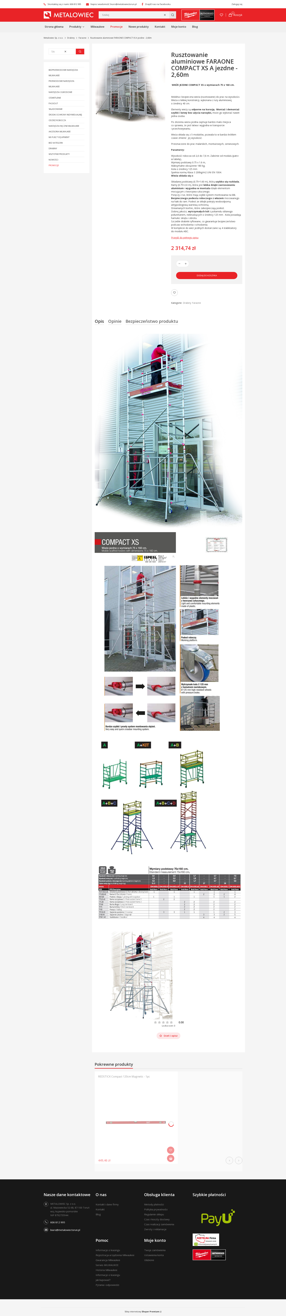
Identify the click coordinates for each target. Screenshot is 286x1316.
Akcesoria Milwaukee (60, 131)
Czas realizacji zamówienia (159, 1224)
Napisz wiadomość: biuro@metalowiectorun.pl (114, 4)
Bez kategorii (56, 142)
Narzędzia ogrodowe (60, 92)
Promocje (54, 165)
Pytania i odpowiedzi (107, 1285)
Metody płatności (154, 1204)
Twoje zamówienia (155, 1250)
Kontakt (100, 1209)
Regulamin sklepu (154, 1214)
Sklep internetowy (142, 1311)
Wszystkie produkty (59, 154)
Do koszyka (170, 1158)
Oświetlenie (55, 97)
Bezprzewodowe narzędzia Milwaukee (63, 73)
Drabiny (71, 37)
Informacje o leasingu (108, 1250)
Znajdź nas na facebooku (158, 4)
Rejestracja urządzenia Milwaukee (115, 1255)
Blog (98, 1214)
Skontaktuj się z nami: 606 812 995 (64, 4)
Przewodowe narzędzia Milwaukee (61, 84)
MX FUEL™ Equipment (59, 137)
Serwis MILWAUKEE (107, 1265)
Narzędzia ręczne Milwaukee (64, 126)
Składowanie (55, 109)
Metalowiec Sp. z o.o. (53, 37)
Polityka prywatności (155, 1209)
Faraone (82, 37)
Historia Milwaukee (106, 1270)
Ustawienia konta (154, 1255)
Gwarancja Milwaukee (108, 1260)
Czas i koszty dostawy (157, 1219)
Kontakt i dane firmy (107, 1204)
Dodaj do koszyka (207, 275)
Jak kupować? (103, 1280)
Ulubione (149, 1260)
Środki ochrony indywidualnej (65, 114)
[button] (172, 15)
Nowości (53, 159)
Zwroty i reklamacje (155, 1229)
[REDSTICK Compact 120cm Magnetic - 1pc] (136, 1122)
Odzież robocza (57, 120)
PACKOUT (53, 103)
